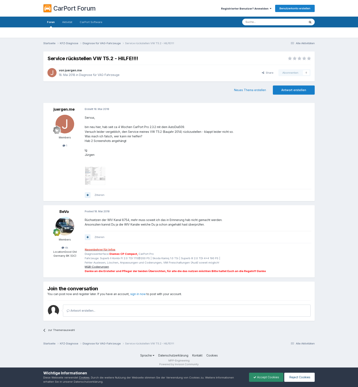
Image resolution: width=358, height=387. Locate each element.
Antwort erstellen (293, 90)
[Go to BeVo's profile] (65, 226)
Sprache (146, 355)
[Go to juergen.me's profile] (52, 72)
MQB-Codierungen (97, 266)
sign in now (138, 294)
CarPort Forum (74, 8)
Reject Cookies (299, 377)
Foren (51, 22)
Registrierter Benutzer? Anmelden (245, 8)
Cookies (212, 355)
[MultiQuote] (88, 195)
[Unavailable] (95, 171)
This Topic (293, 21)
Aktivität (67, 22)
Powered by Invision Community (179, 364)
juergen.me (73, 70)
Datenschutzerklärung (173, 355)
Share (268, 72)
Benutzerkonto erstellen (294, 8)
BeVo (64, 211)
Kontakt (197, 355)
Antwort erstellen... (82, 310)
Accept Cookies (267, 377)
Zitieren (99, 195)
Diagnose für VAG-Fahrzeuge (99, 75)
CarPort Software (91, 22)
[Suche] (310, 22)
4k (66, 247)
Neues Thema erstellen (250, 90)
